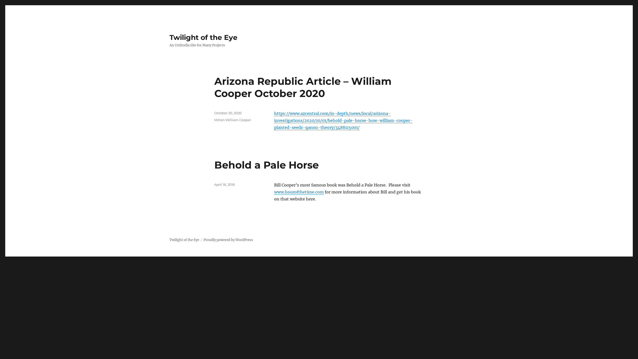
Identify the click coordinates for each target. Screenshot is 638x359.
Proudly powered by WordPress (228, 240)
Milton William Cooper (232, 120)
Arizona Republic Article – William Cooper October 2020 (303, 87)
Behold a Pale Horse (266, 165)
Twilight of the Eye (203, 37)
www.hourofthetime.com (299, 191)
